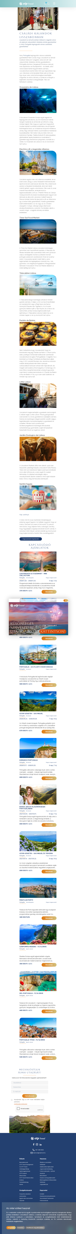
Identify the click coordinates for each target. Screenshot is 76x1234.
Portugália (26, 55)
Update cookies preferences (59, 1112)
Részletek (49, 592)
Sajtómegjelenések (24, 1171)
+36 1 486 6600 (39, 1150)
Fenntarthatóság (23, 1182)
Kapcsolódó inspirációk (31, 539)
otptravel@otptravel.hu (39, 1153)
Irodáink (42, 1194)
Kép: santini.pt (24, 515)
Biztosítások (43, 1175)
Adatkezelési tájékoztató (20, 1104)
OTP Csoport (23, 1173)
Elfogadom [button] (11, 1227)
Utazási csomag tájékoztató (47, 1177)
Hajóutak (21, 1200)
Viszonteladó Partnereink (47, 1198)
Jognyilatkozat (44, 1184)
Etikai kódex (22, 1175)
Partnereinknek (44, 1200)
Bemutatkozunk (23, 1162)
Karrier (21, 1184)
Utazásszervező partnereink (47, 1196)
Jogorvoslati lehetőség (46, 1169)
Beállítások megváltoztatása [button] (35, 1227)
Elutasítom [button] (20, 1227)
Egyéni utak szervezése (26, 1198)
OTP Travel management (26, 1164)
